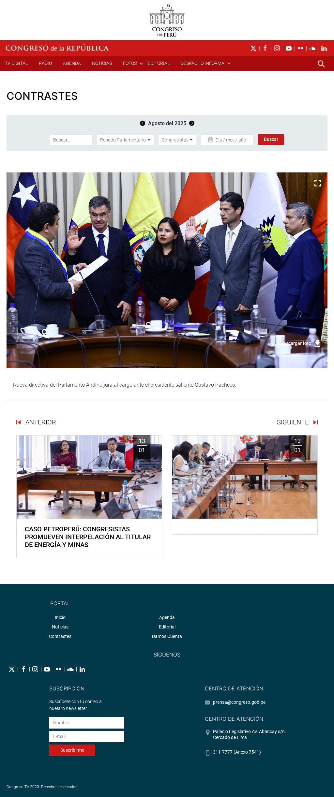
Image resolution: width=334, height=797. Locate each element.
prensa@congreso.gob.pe (239, 702)
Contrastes (60, 636)
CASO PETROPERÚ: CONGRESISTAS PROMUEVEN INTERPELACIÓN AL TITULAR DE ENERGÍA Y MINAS (88, 537)
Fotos (130, 63)
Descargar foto (296, 343)
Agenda (72, 63)
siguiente (293, 422)
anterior (40, 422)
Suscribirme (72, 750)
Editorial (159, 63)
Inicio (60, 617)
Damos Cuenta (167, 636)
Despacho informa (202, 63)
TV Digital (16, 63)
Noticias (102, 63)
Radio (45, 63)
